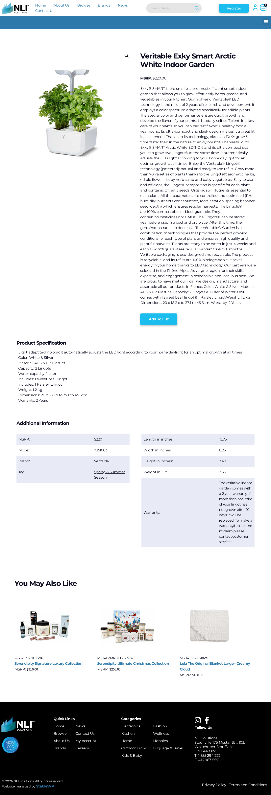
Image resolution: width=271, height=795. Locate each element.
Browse (83, 5)
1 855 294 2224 (210, 755)
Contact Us (44, 11)
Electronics (130, 726)
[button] (265, 21)
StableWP (45, 786)
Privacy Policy (214, 785)
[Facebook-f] (206, 720)
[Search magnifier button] (197, 8)
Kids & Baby (131, 755)
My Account (85, 741)
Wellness (161, 733)
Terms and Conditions (248, 785)
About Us (62, 5)
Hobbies (160, 741)
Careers (82, 748)
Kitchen (128, 733)
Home (40, 5)
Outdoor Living (134, 748)
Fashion (160, 726)
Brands (104, 5)
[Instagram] (197, 720)
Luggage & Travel (168, 748)
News (123, 5)
